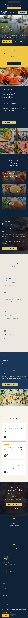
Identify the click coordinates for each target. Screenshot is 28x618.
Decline (13, 615)
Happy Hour (5, 583)
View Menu (22, 12)
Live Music (5, 585)
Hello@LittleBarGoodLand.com (9, 599)
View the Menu (6, 41)
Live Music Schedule (9, 248)
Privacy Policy (8, 612)
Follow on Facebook (9, 384)
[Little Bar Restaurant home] (14, 558)
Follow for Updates (14, 63)
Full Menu (5, 578)
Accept (5, 615)
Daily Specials (5, 580)
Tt (10, 571)
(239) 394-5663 (13, 12)
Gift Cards (5, 588)
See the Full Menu (9, 122)
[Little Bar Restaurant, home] (4, 12)
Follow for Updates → (14, 8)
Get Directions (18, 41)
